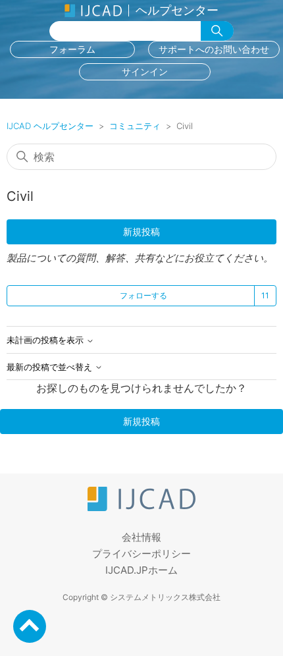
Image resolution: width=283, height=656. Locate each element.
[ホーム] (141, 507)
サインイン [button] (145, 71)
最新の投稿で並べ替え (51, 367)
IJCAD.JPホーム (141, 570)
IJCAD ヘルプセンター (50, 126)
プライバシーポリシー (141, 553)
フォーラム (72, 49)
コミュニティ (135, 126)
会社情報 (141, 537)
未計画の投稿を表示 (46, 340)
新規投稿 (141, 231)
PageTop (29, 626)
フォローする (143, 295)
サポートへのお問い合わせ (214, 49)
